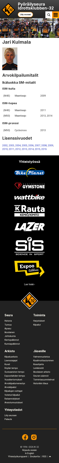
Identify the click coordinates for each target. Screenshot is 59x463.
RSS (44, 456)
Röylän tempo (11, 368)
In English (29, 453)
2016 (44, 149)
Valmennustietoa (41, 357)
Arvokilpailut (10, 387)
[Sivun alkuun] (50, 456)
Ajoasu (8, 328)
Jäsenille (39, 351)
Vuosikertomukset (13, 379)
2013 (24, 149)
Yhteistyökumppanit (17, 456)
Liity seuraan (25, 14)
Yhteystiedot (13, 410)
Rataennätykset (12, 399)
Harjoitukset (39, 321)
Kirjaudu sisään (29, 450)
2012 (18, 149)
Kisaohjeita (38, 364)
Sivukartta (35, 456)
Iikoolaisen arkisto (41, 372)
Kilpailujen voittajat (13, 391)
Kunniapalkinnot (12, 344)
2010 (5, 149)
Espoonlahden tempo (15, 376)
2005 (24, 145)
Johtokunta (10, 336)
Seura (9, 315)
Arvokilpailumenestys (15, 383)
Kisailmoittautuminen (43, 360)
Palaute (8, 419)
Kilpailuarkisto (11, 357)
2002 (5, 145)
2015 (37, 149)
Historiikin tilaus (40, 383)
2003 (11, 145)
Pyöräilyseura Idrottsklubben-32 (36, 6)
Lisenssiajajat (11, 360)
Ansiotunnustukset (14, 402)
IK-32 (8, 9)
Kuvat (7, 364)
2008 (44, 145)
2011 (11, 149)
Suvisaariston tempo (14, 372)
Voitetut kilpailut (12, 395)
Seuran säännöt (41, 376)
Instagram (34, 437)
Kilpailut (37, 325)
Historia (8, 321)
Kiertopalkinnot (12, 340)
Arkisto (10, 351)
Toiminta (39, 315)
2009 (50, 145)
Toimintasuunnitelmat (43, 379)
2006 (31, 145)
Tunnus (8, 325)
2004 (18, 145)
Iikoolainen (10, 332)
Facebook (25, 437)
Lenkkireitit (38, 368)
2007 (37, 145)
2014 (31, 149)
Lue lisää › (29, 284)
